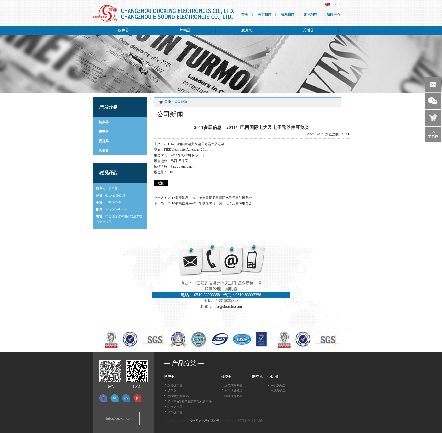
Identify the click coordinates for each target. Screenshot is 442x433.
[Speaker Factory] (163, 13)
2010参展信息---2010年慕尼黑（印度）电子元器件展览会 (210, 203)
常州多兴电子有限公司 (204, 421)
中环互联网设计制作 (249, 421)
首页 (167, 102)
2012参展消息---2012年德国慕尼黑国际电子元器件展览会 (210, 198)
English (335, 4)
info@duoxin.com (116, 209)
